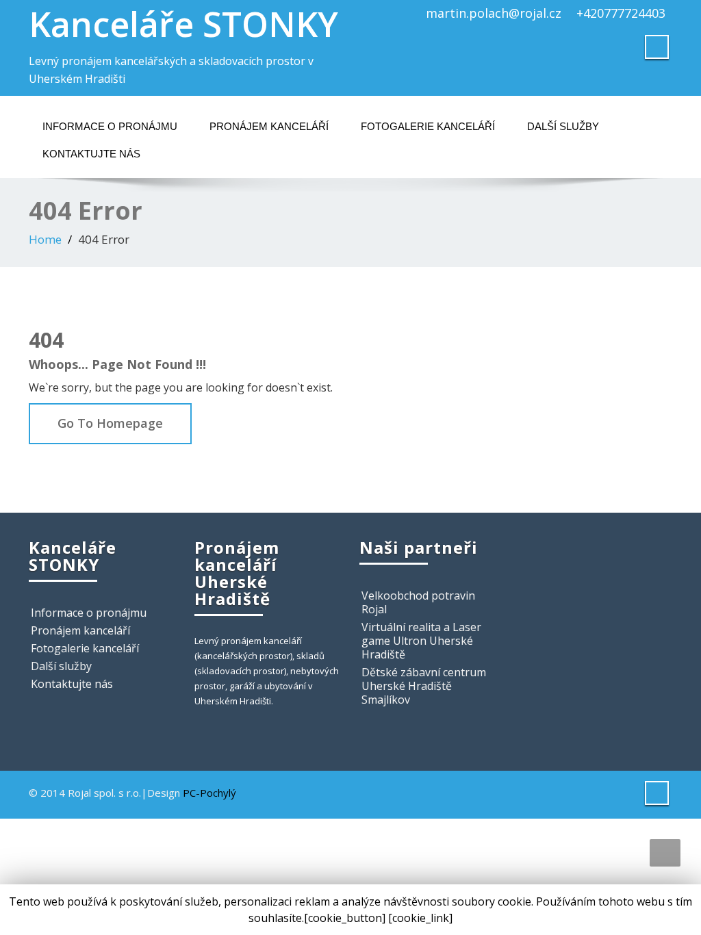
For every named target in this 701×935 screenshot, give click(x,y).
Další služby (563, 126)
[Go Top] (665, 853)
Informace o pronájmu (109, 126)
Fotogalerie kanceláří (428, 126)
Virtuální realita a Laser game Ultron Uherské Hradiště (421, 640)
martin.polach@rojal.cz (493, 13)
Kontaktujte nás (91, 153)
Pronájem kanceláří (269, 126)
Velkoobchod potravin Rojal (418, 602)
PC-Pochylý (209, 792)
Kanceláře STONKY (183, 24)
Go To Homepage (110, 423)
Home (45, 239)
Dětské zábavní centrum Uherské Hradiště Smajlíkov (423, 686)
